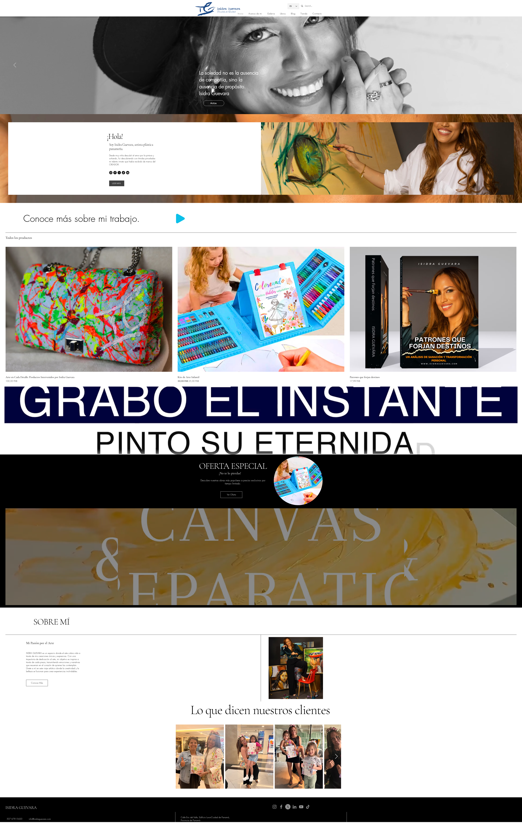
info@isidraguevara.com (40, 818)
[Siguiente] (512, 307)
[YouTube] (301, 806)
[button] (231, 494)
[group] (261, 314)
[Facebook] (115, 172)
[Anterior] (9, 307)
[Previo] (15, 65)
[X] (119, 172)
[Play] (180, 218)
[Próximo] (507, 65)
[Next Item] (336, 756)
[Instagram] (110, 172)
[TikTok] (123, 172)
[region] (298, 481)
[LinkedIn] (127, 172)
